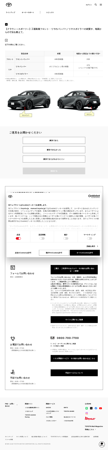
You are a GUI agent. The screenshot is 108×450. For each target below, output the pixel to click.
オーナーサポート (28, 12)
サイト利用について (22, 436)
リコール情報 (9, 439)
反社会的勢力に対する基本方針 (80, 436)
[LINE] (86, 408)
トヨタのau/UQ (68, 420)
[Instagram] (86, 413)
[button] (102, 444)
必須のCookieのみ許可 (23, 253)
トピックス (50, 12)
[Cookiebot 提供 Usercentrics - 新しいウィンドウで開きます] (90, 196)
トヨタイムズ (29, 411)
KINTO (66, 407)
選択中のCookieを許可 (54, 253)
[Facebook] (96, 408)
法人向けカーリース (70, 417)
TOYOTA (9, 4)
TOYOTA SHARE (69, 411)
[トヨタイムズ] (90, 418)
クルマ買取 (49, 417)
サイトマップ (9, 436)
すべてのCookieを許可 (85, 253)
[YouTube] (100, 408)
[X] (91, 408)
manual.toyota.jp (38, 208)
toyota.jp (25, 208)
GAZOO (48, 407)
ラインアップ (10, 12)
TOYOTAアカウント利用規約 (59, 436)
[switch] (42, 238)
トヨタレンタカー (51, 420)
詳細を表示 (91, 246)
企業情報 (96, 436)
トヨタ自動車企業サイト (32, 407)
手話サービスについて (74, 373)
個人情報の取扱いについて (39, 436)
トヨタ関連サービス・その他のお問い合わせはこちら (74, 358)
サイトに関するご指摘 (74, 320)
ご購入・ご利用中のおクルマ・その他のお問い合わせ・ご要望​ (74, 269)
